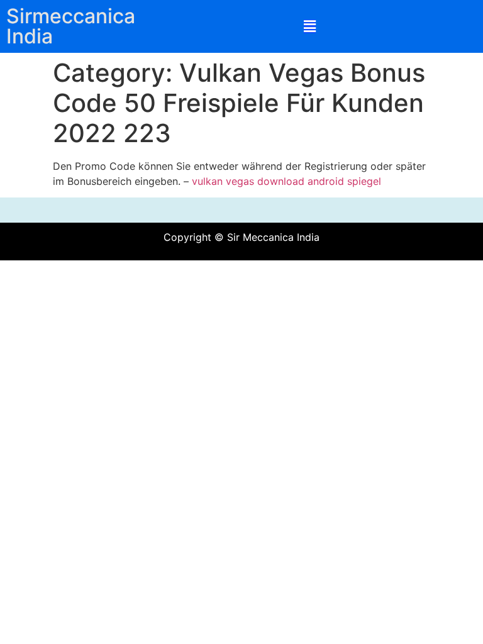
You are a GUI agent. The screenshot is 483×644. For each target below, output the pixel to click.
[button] (310, 26)
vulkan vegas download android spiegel (286, 181)
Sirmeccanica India (70, 26)
